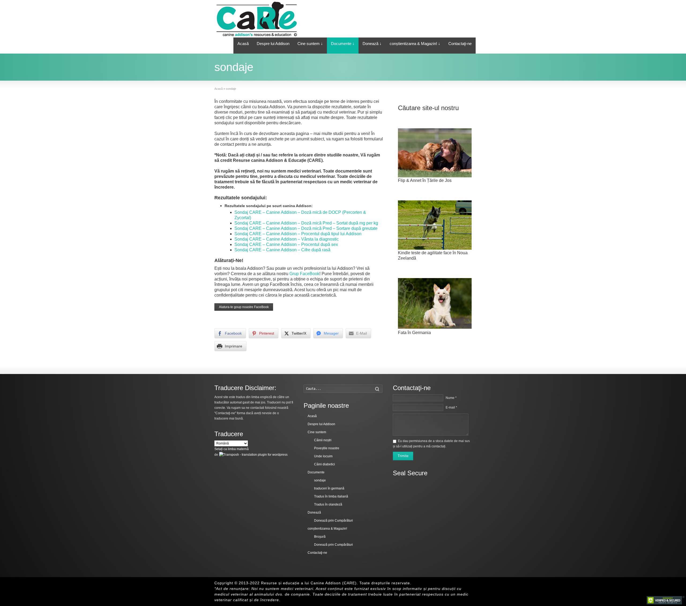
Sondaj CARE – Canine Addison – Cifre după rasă (282, 250)
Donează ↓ (372, 43)
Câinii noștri (322, 440)
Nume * (451, 398)
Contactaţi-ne (460, 43)
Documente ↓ (343, 43)
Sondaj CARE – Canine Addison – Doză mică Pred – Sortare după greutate (306, 228)
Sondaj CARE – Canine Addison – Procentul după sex (286, 244)
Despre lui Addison (273, 43)
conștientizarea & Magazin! (327, 528)
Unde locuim (323, 456)
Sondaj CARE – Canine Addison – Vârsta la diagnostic (286, 239)
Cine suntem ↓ (310, 43)
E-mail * (451, 407)
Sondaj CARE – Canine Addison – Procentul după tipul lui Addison (297, 233)
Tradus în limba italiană (331, 496)
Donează (314, 512)
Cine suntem (317, 432)
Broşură (320, 536)
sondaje (320, 480)
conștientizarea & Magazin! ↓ (415, 43)
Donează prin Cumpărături (333, 520)
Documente (316, 472)
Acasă (243, 43)
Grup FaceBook (304, 273)
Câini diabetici (324, 464)
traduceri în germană (329, 488)
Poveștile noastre (326, 448)
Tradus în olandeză (328, 504)
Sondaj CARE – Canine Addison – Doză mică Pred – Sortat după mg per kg (306, 223)
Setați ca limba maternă (231, 449)
